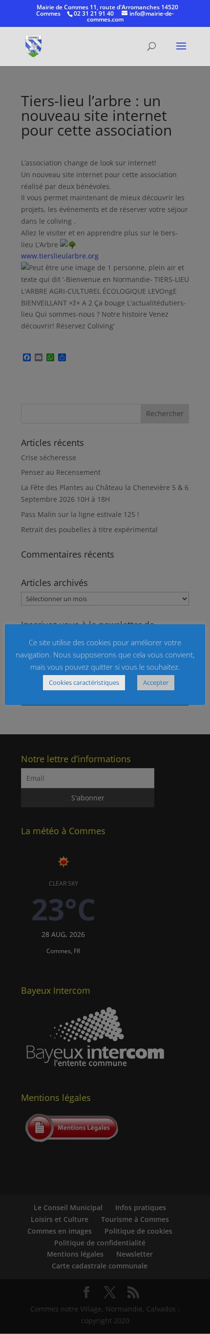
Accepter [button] (155, 682)
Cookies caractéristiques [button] (84, 682)
